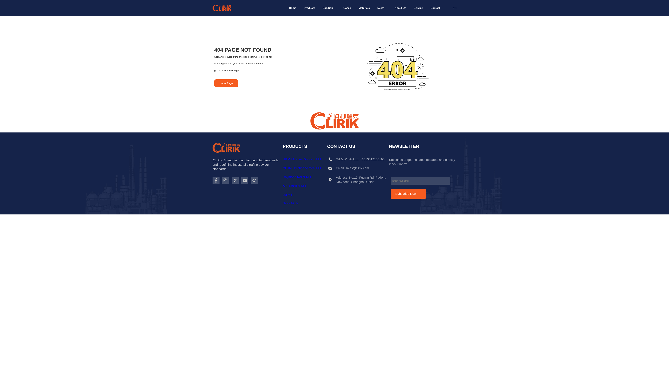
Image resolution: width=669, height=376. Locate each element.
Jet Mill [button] (288, 195)
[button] (292, 8)
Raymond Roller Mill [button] (297, 177)
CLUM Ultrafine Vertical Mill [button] (302, 168)
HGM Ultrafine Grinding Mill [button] (302, 159)
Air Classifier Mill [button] (294, 186)
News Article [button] (290, 203)
